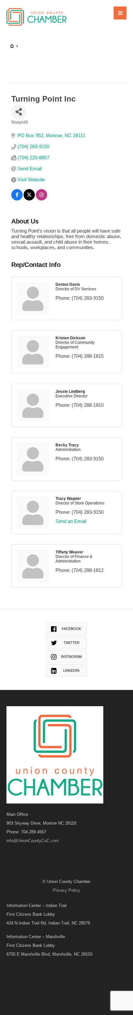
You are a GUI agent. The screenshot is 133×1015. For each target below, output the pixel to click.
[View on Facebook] (17, 198)
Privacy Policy (66, 890)
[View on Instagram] (41, 198)
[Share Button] (18, 111)
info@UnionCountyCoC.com (32, 840)
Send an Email (71, 521)
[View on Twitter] (29, 198)
